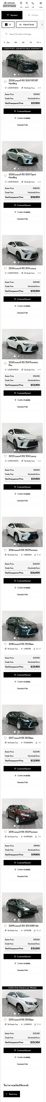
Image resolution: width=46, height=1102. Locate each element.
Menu (41, 7)
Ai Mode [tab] (35, 15)
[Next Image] (39, 62)
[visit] (21, 3)
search (27, 7)
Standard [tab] (13, 15)
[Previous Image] (5, 62)
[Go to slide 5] (30, 74)
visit (21, 7)
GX (23, 42)
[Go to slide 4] (26, 74)
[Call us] (32, 3)
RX (16, 42)
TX (31, 42)
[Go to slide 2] (18, 74)
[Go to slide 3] (22, 74)
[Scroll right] (42, 24)
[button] (21, 4)
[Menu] (40, 3)
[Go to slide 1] (14, 74)
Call (33, 7)
